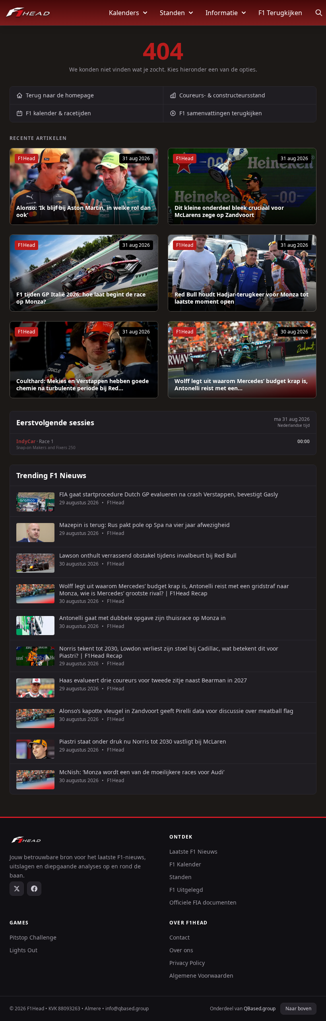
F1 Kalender (185, 864)
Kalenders (124, 12)
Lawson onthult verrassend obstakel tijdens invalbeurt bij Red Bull (148, 555)
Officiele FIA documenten (203, 902)
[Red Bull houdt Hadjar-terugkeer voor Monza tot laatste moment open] (242, 273)
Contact (179, 937)
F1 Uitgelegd (186, 889)
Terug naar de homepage (60, 95)
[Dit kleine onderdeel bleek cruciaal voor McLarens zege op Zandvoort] (242, 186)
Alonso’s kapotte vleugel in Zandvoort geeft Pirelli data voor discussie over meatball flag (176, 711)
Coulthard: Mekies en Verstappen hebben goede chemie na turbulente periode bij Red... (82, 384)
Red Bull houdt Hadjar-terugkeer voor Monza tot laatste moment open (242, 298)
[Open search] (319, 13)
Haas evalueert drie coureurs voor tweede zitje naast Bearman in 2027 (153, 680)
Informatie (222, 12)
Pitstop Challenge (33, 937)
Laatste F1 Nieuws (193, 851)
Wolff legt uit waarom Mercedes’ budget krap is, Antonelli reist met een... (241, 384)
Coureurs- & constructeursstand (222, 95)
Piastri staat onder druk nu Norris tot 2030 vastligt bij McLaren (142, 741)
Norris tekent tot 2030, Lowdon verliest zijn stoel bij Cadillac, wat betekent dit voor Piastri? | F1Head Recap (168, 652)
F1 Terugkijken (280, 12)
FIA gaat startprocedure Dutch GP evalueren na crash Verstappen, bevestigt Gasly (168, 494)
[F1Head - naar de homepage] (27, 12)
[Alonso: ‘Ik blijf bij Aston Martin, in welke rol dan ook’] (84, 186)
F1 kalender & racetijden (58, 113)
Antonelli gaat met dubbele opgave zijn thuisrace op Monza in (142, 618)
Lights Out (23, 950)
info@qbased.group (127, 1008)
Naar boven (298, 1008)
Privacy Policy (187, 963)
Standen (172, 12)
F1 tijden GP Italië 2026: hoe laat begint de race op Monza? (81, 298)
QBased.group (260, 1008)
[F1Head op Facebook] (34, 889)
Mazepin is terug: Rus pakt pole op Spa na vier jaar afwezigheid (144, 525)
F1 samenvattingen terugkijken (220, 113)
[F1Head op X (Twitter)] (17, 889)
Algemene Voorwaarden (201, 975)
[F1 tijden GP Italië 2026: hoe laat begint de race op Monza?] (84, 273)
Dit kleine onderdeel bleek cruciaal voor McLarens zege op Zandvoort (229, 211)
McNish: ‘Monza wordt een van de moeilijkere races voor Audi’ (141, 772)
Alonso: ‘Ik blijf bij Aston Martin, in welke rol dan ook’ (83, 211)
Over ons (181, 950)
